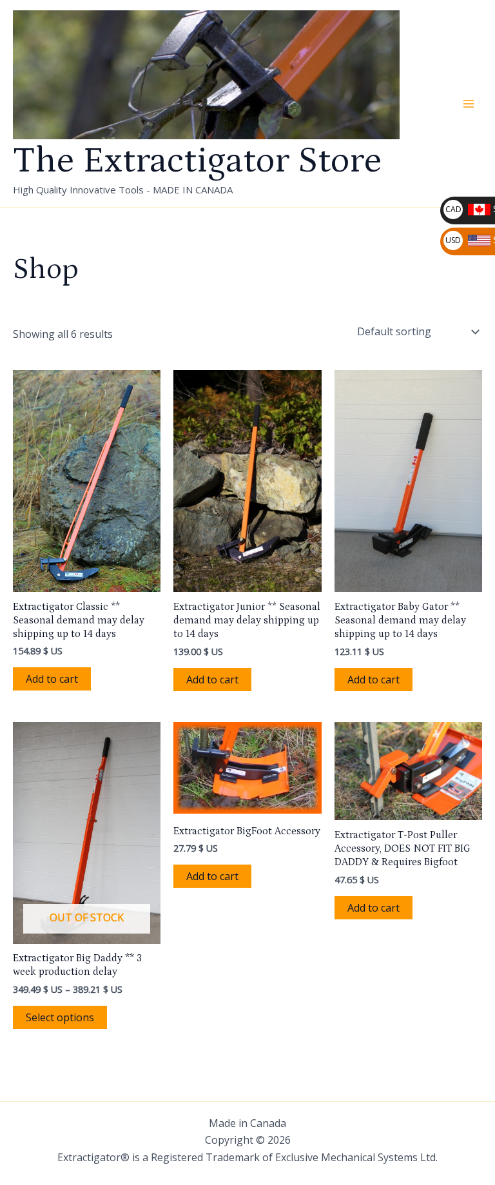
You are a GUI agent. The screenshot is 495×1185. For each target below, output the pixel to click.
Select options (60, 1017)
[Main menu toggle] (468, 103)
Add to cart (52, 679)
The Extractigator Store (197, 161)
